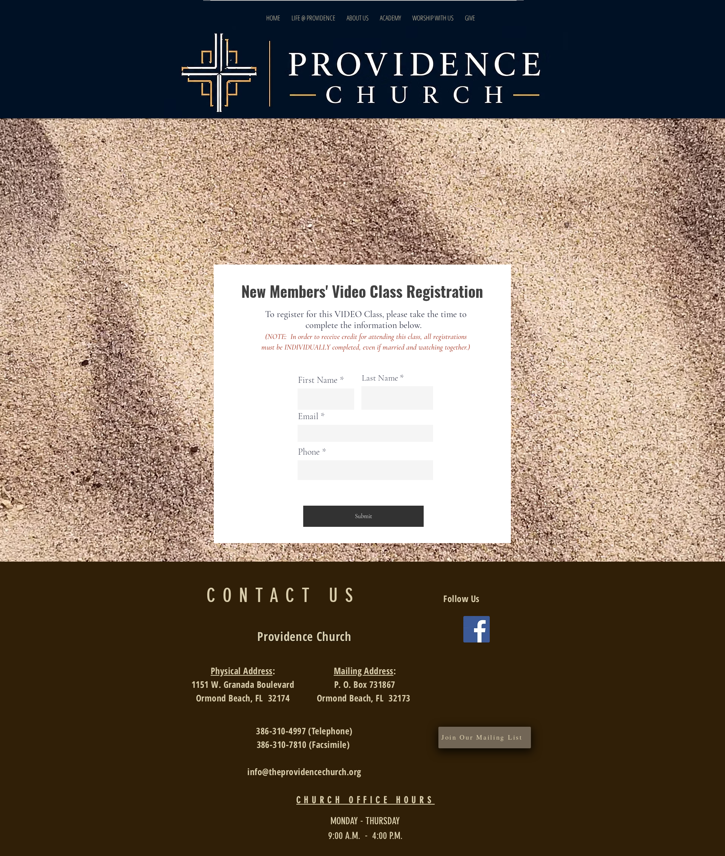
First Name (318, 380)
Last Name (380, 378)
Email (308, 416)
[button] (482, 737)
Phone (309, 452)
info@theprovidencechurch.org (304, 771)
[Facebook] (476, 629)
